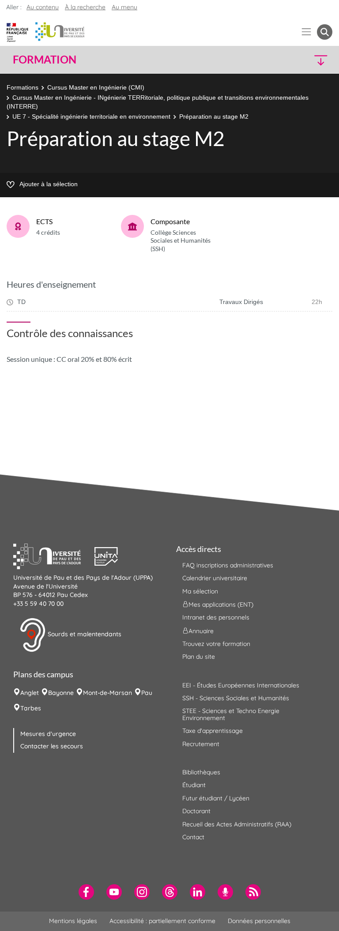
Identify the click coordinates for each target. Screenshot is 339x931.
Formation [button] (44, 59)
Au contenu (42, 7)
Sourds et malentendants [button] (83, 634)
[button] (294, 60)
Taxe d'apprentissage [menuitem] (212, 731)
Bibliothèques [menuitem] (201, 772)
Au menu (124, 7)
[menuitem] (86, 892)
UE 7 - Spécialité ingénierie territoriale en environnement (91, 116)
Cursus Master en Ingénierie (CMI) (95, 87)
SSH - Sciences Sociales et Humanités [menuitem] (235, 698)
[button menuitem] (324, 32)
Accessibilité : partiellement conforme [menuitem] (162, 921)
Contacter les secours (51, 746)
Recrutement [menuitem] (200, 744)
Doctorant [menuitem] (196, 811)
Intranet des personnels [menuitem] (215, 617)
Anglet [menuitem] (29, 693)
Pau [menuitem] (146, 693)
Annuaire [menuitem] (201, 630)
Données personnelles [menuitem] (259, 921)
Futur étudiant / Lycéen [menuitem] (215, 798)
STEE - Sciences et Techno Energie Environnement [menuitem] (230, 714)
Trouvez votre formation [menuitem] (216, 644)
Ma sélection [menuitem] (200, 591)
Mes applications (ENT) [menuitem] (220, 604)
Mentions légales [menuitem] (73, 921)
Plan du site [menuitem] (198, 657)
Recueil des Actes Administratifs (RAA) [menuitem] (236, 824)
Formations (22, 87)
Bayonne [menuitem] (61, 693)
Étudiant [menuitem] (194, 785)
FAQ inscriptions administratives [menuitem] (227, 565)
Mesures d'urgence (48, 734)
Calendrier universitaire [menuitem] (214, 578)
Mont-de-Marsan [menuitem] (107, 693)
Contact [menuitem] (193, 837)
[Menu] (306, 32)
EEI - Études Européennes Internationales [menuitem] (240, 685)
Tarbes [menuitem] (30, 708)
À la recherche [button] (85, 7)
